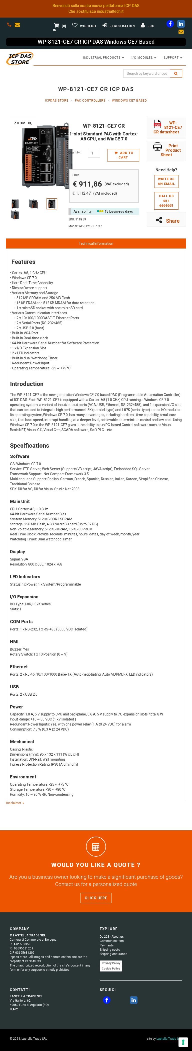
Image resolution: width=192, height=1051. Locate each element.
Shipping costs (110, 949)
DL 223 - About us (112, 936)
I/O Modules (143, 57)
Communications (112, 941)
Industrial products (102, 57)
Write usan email (166, 181)
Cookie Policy (111, 968)
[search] (176, 73)
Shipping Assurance (113, 954)
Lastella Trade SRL (169, 1038)
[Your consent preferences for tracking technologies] (183, 1042)
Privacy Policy (111, 963)
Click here (96, 898)
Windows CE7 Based (129, 100)
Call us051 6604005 (166, 200)
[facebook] (170, 25)
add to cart (125, 155)
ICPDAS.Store (56, 100)
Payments (107, 945)
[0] (64, 26)
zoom (20, 123)
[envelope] (19, 25)
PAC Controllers (90, 100)
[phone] (9, 25)
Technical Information (96, 243)
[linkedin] (181, 25)
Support (172, 57)
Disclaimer (14, 803)
